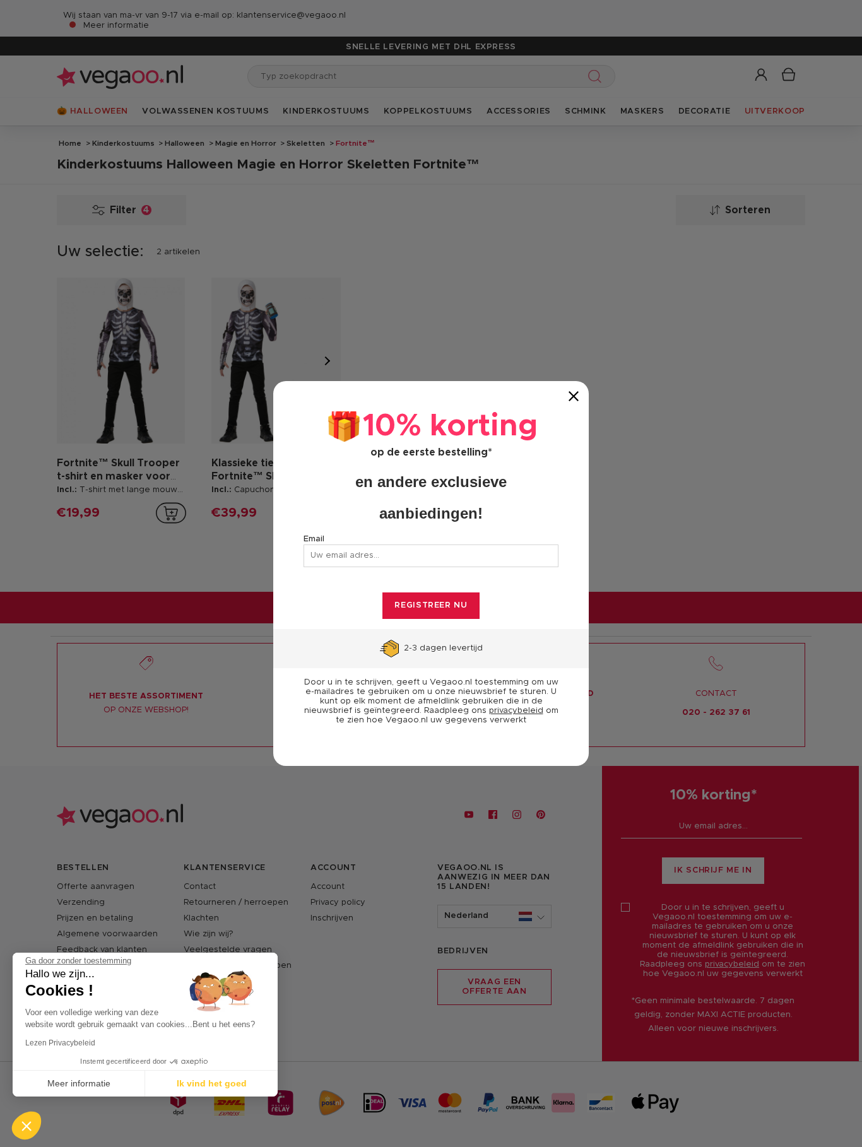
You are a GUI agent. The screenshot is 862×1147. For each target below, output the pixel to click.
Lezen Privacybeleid (60, 1042)
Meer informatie (78, 1083)
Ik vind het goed (212, 1083)
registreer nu (430, 605)
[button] (26, 1125)
